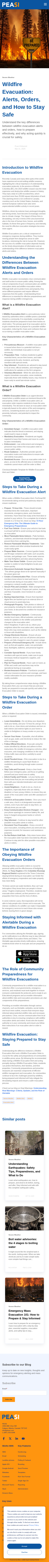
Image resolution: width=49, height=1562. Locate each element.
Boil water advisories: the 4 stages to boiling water (23, 1243)
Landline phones (8, 1460)
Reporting (21, 1485)
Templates (21, 1472)
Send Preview (23, 1468)
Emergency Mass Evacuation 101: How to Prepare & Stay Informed (24, 1314)
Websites (5, 1472)
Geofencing (22, 1452)
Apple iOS (5, 1464)
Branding (21, 1464)
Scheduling (22, 1456)
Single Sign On (23, 1481)
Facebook (5, 1476)
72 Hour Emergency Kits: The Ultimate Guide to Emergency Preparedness (23, 523)
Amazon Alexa (7, 1493)
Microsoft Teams (8, 1485)
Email (4, 1456)
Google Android (7, 1468)
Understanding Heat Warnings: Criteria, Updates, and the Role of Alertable (24, 1090)
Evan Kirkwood (21, 146)
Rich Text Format (24, 1476)
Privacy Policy (34, 1525)
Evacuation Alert (8, 1102)
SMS (4, 1452)
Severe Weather (8, 1098)
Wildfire (30, 1098)
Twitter (4, 1481)
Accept (24, 1546)
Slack (4, 1489)
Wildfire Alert (20, 1098)
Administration (23, 1489)
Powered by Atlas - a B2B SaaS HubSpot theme (24, 1560)
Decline (25, 1552)
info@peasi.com (8, 1430)
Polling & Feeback (24, 1460)
